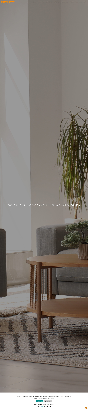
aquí (42, 406)
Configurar (49, 401)
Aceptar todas (40, 401)
